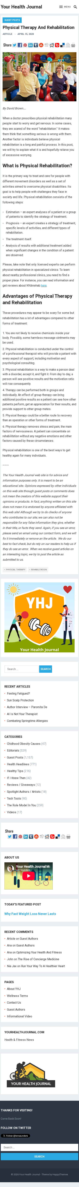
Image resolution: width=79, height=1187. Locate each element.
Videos (11, 812)
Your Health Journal (21, 7)
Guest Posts (12, 20)
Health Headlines (18, 764)
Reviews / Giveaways (21, 785)
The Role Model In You (21, 805)
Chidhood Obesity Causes (23, 743)
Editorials (13, 750)
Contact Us (14, 1002)
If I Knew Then (16, 778)
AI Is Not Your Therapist (22, 714)
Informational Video (19, 1016)
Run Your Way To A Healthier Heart (43, 966)
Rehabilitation (39, 569)
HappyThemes (60, 1174)
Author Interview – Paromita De (27, 707)
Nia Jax (12, 966)
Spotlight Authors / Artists (24, 791)
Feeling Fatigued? (18, 693)
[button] (65, 7)
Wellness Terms (17, 996)
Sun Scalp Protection (20, 700)
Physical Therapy (15, 569)
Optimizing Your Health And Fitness (39, 952)
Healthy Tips (15, 771)
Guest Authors (29, 938)
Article (7, 34)
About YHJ (14, 989)
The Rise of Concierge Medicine (38, 959)
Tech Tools (14, 798)
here (44, 285)
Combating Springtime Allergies (28, 721)
